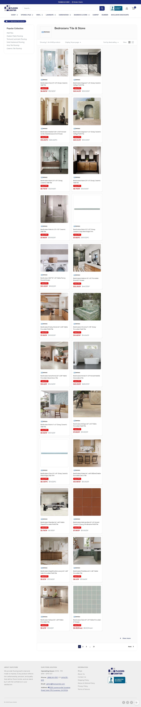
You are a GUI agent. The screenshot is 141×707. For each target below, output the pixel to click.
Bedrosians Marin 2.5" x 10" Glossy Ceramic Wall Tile (51, 181)
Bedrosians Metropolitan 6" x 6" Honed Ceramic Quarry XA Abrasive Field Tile (86, 523)
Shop (13, 15)
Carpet (96, 15)
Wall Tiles (10, 33)
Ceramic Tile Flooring (14, 48)
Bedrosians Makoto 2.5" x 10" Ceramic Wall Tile (53, 230)
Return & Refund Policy (86, 683)
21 (94, 646)
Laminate (49, 15)
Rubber (105, 15)
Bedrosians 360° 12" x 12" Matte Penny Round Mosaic (53, 279)
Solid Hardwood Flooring (15, 42)
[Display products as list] (133, 42)
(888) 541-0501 (52, 677)
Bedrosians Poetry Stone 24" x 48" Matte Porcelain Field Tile (54, 328)
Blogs (80, 671)
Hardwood (64, 15)
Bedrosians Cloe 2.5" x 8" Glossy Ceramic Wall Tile (54, 84)
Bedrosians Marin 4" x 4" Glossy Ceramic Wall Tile (54, 425)
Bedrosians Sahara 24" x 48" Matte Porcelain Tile (52, 621)
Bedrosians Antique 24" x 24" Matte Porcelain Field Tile (85, 425)
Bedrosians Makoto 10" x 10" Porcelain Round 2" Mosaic (85, 279)
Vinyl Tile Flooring (13, 45)
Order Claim (78, 2)
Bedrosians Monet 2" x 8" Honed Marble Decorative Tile (86, 377)
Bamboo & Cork (80, 15)
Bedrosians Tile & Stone (17, 21)
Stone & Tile (26, 15)
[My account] (127, 8)
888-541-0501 (64, 2)
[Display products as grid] (129, 42)
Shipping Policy (83, 680)
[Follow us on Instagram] (127, 702)
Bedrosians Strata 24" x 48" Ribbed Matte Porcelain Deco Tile (87, 474)
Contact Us (82, 677)
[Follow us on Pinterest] (131, 702)
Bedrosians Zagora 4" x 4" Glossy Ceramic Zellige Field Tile (87, 133)
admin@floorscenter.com (55, 684)
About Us (81, 674)
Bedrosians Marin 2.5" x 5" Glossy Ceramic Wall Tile (87, 181)
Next (130, 646)
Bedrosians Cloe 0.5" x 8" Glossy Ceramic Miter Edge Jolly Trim (54, 474)
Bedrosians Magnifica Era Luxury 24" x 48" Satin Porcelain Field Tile (54, 572)
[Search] (102, 8)
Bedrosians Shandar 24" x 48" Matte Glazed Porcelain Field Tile (52, 523)
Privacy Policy (83, 686)
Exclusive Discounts (120, 15)
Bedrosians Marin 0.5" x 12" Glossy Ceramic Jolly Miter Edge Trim (84, 230)
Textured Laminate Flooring (17, 39)
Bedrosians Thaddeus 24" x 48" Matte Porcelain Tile (85, 572)
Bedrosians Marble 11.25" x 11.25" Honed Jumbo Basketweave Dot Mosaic (53, 133)
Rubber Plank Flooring (15, 36)
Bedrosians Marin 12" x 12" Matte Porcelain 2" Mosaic (87, 621)
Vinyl (38, 15)
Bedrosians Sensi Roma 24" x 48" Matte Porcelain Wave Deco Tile (54, 377)
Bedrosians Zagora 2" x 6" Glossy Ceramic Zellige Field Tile (87, 84)
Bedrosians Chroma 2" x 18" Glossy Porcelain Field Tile (84, 328)
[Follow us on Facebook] (123, 702)
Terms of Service (84, 689)
